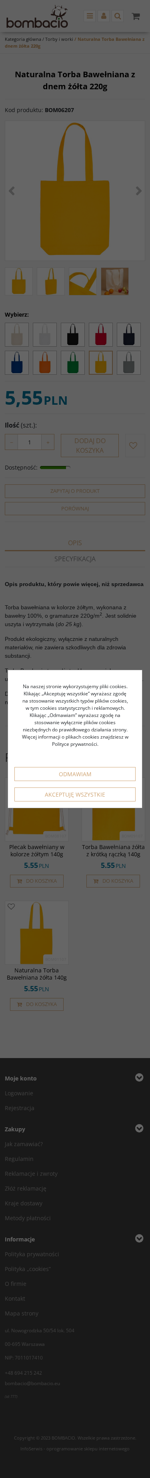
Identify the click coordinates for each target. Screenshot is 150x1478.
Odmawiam (75, 774)
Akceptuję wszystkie (75, 794)
